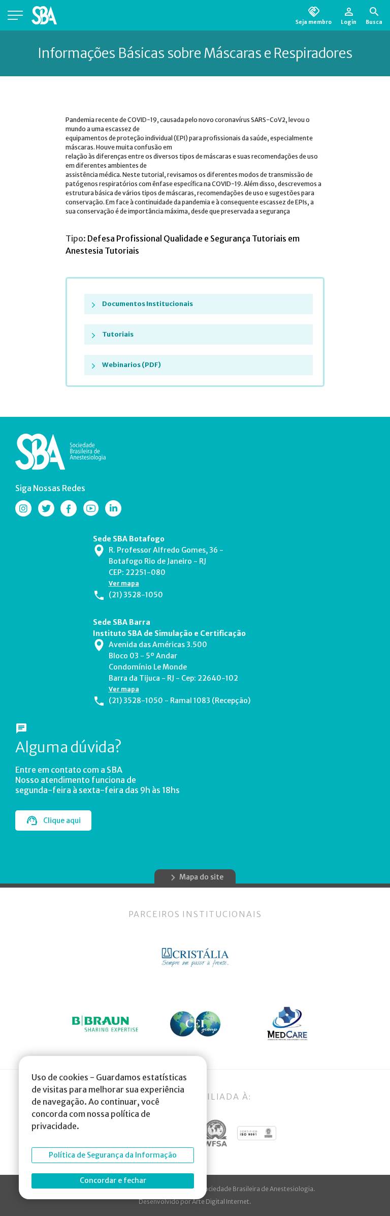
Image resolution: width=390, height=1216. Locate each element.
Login (348, 22)
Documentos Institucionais (147, 303)
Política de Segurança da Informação (113, 1155)
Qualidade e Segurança (208, 238)
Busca (374, 22)
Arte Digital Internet (220, 1201)
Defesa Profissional (125, 238)
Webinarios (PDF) (131, 364)
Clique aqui (62, 820)
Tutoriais (118, 334)
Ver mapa (124, 583)
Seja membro (314, 22)
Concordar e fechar (113, 1180)
